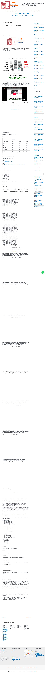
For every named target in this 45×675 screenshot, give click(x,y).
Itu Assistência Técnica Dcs (38, 78)
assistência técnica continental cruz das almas (38, 94)
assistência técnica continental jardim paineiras (38, 145)
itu (34, 198)
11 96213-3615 (14, 109)
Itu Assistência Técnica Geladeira (39, 75)
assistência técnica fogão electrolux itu (38, 161)
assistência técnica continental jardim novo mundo (38, 135)
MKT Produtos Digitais (33, 671)
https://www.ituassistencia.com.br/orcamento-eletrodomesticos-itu (13, 164)
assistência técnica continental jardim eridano (38, 117)
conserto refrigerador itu (38, 191)
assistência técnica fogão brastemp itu (38, 158)
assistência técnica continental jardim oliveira (38, 137)
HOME (8, 667)
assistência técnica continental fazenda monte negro (38, 99)
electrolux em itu (37, 193)
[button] (42, 272)
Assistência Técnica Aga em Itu (19, 626)
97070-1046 (26, 13)
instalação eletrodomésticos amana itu (5, 634)
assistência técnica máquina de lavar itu (37, 164)
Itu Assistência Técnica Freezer (39, 68)
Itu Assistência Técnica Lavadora (39, 40)
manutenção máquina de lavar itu (38, 201)
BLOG (36, 667)
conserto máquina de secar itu (38, 186)
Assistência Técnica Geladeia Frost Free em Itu (26, 627)
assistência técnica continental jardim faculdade (38, 125)
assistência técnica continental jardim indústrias (38, 127)
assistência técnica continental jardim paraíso (38, 147)
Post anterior (3, 617)
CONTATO (24, 667)
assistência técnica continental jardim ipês (38, 130)
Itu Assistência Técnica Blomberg (39, 82)
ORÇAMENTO (20, 667)
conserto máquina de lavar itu (38, 180)
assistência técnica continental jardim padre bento (38, 140)
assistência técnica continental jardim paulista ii (38, 155)
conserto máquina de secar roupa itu (38, 189)
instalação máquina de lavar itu (38, 196)
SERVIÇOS (15, 667)
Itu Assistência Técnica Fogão (38, 52)
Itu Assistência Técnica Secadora (39, 38)
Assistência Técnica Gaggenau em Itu (12, 627)
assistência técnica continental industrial (38, 107)
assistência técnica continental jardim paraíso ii (38, 150)
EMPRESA (11, 667)
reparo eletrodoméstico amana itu (5, 639)
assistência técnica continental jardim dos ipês (38, 112)
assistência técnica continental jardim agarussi (38, 109)
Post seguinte (28, 617)
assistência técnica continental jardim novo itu (38, 132)
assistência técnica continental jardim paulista (38, 152)
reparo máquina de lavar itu (38, 206)
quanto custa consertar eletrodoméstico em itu (38, 204)
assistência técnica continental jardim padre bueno (38, 142)
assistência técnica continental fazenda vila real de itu (38, 102)
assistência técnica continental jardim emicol (38, 114)
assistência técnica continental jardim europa (38, 122)
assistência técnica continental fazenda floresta (38, 97)
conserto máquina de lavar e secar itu (38, 177)
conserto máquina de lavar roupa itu (38, 183)
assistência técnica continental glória (38, 104)
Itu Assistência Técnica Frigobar (39, 65)
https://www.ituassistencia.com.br (7, 161)
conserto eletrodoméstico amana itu (5, 631)
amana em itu (4, 628)
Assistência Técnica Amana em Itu (5, 626)
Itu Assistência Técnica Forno (38, 51)
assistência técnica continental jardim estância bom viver (38, 119)
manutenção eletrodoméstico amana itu (5, 637)
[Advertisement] (16, 55)
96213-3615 (19, 13)
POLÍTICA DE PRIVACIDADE (31, 667)
